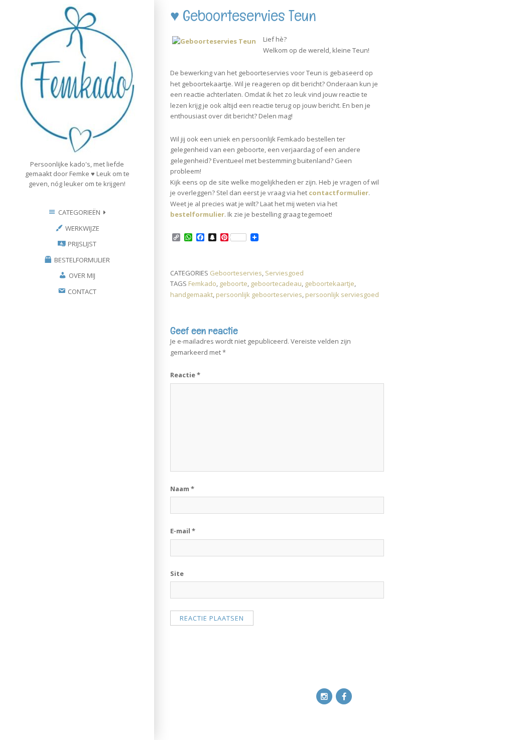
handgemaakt (191, 294)
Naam (182, 488)
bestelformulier (197, 214)
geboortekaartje (329, 283)
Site (177, 573)
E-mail (182, 530)
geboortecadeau (276, 283)
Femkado (202, 283)
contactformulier (338, 192)
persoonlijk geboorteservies (259, 294)
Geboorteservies (236, 272)
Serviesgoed (284, 272)
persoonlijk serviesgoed (342, 294)
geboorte (233, 283)
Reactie (185, 374)
